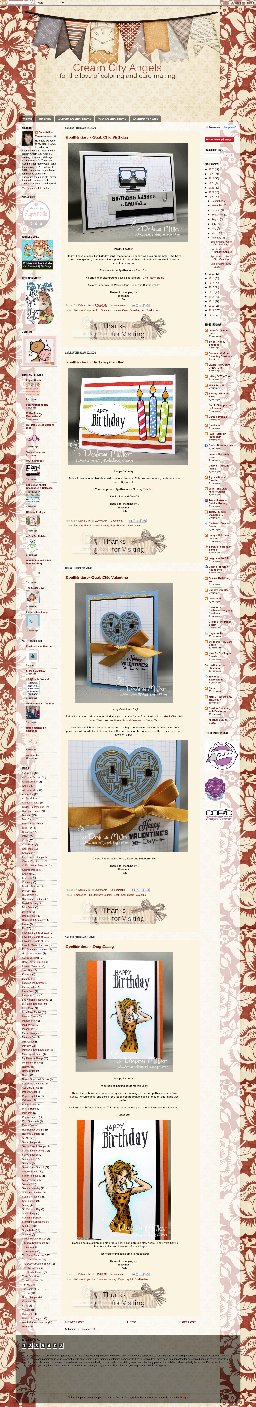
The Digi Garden (31, 1268)
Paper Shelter (29, 1092)
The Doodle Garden (32, 1272)
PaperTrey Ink (137, 310)
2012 (212, 306)
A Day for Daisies (31, 777)
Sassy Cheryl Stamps (34, 1146)
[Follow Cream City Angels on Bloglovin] (221, 129)
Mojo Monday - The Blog (40, 703)
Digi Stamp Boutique (33, 899)
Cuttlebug (27, 882)
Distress (26, 912)
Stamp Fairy (28, 1213)
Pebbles (26, 1100)
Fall (24, 928)
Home (27, 118)
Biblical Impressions (33, 807)
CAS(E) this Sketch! (37, 679)
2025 (212, 174)
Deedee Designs (31, 886)
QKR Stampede (35, 461)
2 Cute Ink (27, 773)
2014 (212, 296)
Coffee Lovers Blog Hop (35, 865)
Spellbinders (153, 310)
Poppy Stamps (30, 1117)
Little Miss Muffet (31, 1012)
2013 (212, 301)
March (215, 233)
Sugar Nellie (28, 1230)
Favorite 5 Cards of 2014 (35, 933)
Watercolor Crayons (32, 1318)
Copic (87, 1279)
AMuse (26, 786)
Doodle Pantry (29, 916)
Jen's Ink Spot (217, 385)
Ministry (26, 1046)
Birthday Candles (142, 489)
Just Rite (27, 970)
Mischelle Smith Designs (35, 1050)
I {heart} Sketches (32, 966)
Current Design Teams (74, 118)
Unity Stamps (29, 1297)
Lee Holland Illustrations (35, 1000)
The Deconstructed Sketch (36, 1263)
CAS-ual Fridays (35, 512)
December (217, 201)
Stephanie (214, 425)
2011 (212, 310)
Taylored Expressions (34, 1243)
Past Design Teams (112, 118)
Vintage (26, 1310)
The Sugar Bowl (35, 588)
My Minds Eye (30, 1062)
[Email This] (133, 305)
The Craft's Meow (31, 1259)
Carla (212, 688)
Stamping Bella (30, 1217)
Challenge (27, 849)
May (214, 228)
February (217, 237)
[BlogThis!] (137, 305)
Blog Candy (28, 819)
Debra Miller (46, 132)
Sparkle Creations (31, 1196)
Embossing (80, 895)
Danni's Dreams (218, 417)
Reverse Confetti (31, 1134)
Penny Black (29, 1104)
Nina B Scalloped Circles (35, 1079)
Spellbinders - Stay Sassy (89, 946)
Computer (89, 310)
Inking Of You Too (219, 376)
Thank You (28, 1247)
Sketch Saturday (35, 452)
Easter (25, 924)
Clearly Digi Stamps (33, 861)
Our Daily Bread (30, 1088)
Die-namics (28, 895)
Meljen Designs (30, 1033)
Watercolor (28, 1314)
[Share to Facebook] (144, 305)
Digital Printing (30, 903)
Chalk (25, 840)
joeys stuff (215, 598)
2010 (212, 315)
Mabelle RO (28, 1020)
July (214, 224)
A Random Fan (30, 781)
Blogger (184, 1397)
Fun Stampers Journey (108, 310)
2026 (212, 169)
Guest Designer (30, 958)
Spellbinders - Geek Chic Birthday (96, 137)
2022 (212, 187)
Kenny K (26, 974)
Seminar (26, 1163)
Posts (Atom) (87, 1329)
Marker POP (29, 1025)
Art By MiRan (29, 798)
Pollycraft (27, 1113)
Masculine (27, 1029)
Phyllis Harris (29, 1108)
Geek (125, 310)
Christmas (27, 853)
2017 (212, 283)
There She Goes (31, 1276)
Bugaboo (27, 832)
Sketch (26, 1184)
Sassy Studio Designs (34, 1150)
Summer (26, 1234)
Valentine (141, 895)
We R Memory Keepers (34, 1322)
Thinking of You (30, 1280)
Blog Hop (27, 828)
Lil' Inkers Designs (32, 1004)
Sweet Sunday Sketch (34, 1238)
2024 (212, 178)
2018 (212, 278)
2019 (212, 274)
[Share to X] (140, 305)
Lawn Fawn (28, 991)
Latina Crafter (29, 987)
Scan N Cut (28, 1159)
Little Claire (28, 1008)
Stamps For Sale (145, 118)
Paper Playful (34, 380)
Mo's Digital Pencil (32, 1054)
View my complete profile (35, 188)
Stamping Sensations (33, 1222)
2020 (212, 197)
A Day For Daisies (36, 536)
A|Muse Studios (30, 802)
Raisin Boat (28, 1125)
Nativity (26, 1067)
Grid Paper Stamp (153, 277)
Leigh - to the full (219, 558)
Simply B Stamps (31, 1175)
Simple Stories (30, 1171)
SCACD (26, 1138)
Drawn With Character (34, 920)
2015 (212, 292)
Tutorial (26, 1293)
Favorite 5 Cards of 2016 (35, 941)
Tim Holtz (27, 1284)
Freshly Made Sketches (39, 646)
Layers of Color (30, 995)
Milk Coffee (28, 1041)
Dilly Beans (28, 907)
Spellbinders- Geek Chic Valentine (96, 577)
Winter (25, 1326)
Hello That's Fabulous (34, 962)
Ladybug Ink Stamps (33, 983)
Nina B (25, 1075)
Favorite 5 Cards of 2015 (35, 937)
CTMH (25, 836)
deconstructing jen (37, 405)
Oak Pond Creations (33, 1083)
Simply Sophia (30, 1180)
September (218, 214)
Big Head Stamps (31, 811)
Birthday (78, 310)
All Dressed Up (30, 790)
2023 (212, 183)
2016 (212, 287)
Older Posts (187, 1322)
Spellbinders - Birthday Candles (94, 362)
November (217, 205)
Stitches (26, 1226)
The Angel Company (33, 1255)
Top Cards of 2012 (32, 1289)
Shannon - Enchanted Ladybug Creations (220, 610)
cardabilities (33, 755)
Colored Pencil (30, 870)
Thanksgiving (29, 1251)
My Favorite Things (32, 1058)
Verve (25, 1305)
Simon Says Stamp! (33, 1167)
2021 (212, 192)
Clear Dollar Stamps (33, 857)
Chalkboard (28, 844)
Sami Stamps (29, 1142)
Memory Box (29, 1037)
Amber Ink (27, 794)
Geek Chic (141, 270)
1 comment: (117, 520)
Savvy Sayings (30, 1155)
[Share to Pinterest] (148, 305)
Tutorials (44, 118)
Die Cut (26, 891)
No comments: (118, 305)
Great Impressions (32, 953)
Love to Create (30, 1016)
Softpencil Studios (32, 1192)
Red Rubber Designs (33, 1129)
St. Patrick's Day (31, 1209)
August (216, 219)
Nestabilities (28, 1071)
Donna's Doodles (218, 590)
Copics (26, 878)
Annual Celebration (133, 720)
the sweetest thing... (37, 612)
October (216, 210)
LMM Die (27, 979)
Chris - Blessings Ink (221, 445)
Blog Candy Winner (32, 823)
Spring (25, 1205)
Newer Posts (74, 1322)
